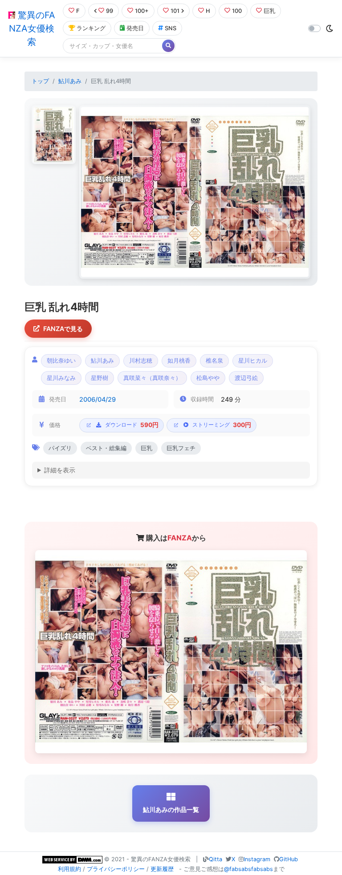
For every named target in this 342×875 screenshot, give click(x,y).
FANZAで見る (63, 328)
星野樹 (99, 378)
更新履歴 (162, 869)
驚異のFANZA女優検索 (32, 28)
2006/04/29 (97, 399)
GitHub (288, 859)
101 (175, 11)
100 (237, 11)
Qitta (215, 859)
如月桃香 (179, 360)
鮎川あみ (69, 81)
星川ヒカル (252, 360)
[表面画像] (54, 134)
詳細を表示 (59, 470)
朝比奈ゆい (61, 360)
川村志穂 (140, 360)
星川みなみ (61, 378)
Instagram (257, 859)
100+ (142, 11)
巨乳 (269, 11)
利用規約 (69, 869)
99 (109, 11)
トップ (40, 81)
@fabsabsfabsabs (248, 869)
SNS (170, 28)
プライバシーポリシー (116, 869)
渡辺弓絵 (246, 378)
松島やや (208, 378)
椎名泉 (214, 360)
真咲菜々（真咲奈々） (152, 378)
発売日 (135, 28)
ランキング (91, 28)
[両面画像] (194, 192)
